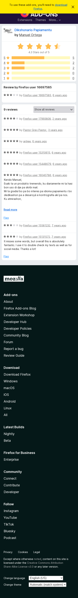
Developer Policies (18, 328)
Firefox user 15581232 (36, 225)
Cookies (23, 552)
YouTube (10, 517)
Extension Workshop (19, 315)
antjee (27, 141)
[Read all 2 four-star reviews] (41, 62)
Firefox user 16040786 (37, 175)
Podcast (10, 538)
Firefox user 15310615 (36, 152)
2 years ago (59, 118)
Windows (11, 381)
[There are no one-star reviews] (41, 78)
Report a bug (13, 349)
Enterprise (11, 459)
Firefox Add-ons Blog (20, 308)
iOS (6, 395)
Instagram (11, 511)
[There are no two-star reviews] (41, 73)
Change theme (12, 584)
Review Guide (14, 355)
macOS (9, 388)
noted (37, 558)
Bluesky (9, 531)
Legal (36, 552)
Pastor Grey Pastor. (35, 130)
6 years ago (60, 95)
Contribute (12, 485)
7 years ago (59, 225)
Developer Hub (15, 322)
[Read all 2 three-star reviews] (41, 67)
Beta (7, 440)
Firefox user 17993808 (37, 118)
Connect (10, 478)
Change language (14, 578)
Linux (8, 408)
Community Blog (16, 335)
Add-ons (11, 295)
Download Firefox (17, 374)
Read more (10, 209)
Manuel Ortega (30, 35)
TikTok (9, 524)
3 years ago (55, 130)
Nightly (9, 434)
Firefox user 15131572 (36, 236)
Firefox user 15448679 (37, 163)
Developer (11, 492)
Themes (40, 20)
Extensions (25, 20)
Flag (6, 217)
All (5, 415)
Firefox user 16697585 (37, 95)
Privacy (8, 552)
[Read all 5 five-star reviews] (41, 57)
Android (10, 401)
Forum (8, 342)
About (8, 301)
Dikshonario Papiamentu (33, 30)
